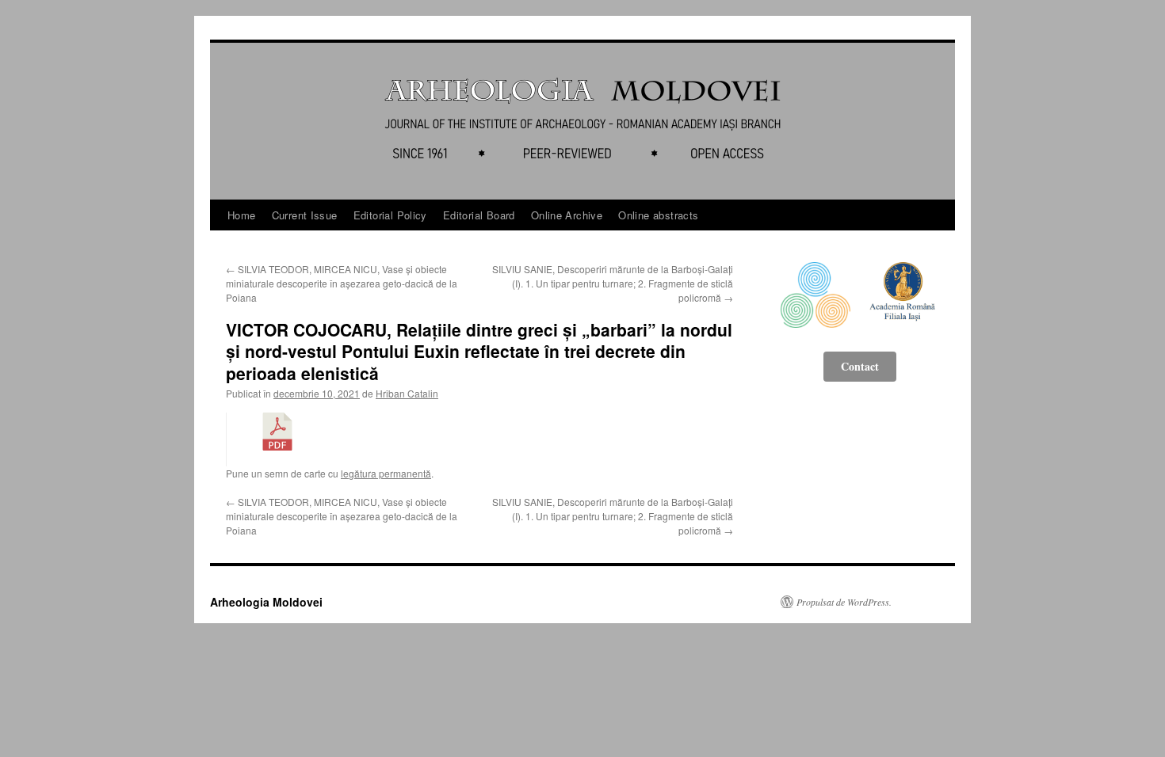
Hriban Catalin (407, 393)
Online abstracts (658, 215)
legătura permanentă (386, 473)
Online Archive (566, 215)
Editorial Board (479, 215)
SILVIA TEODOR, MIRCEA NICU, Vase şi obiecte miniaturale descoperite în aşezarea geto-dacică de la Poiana (341, 283)
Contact (860, 366)
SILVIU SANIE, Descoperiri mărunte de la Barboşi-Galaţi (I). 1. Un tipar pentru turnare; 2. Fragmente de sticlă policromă (612, 283)
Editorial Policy (390, 215)
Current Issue (305, 215)
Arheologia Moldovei (266, 602)
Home (241, 215)
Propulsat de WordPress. (844, 601)
